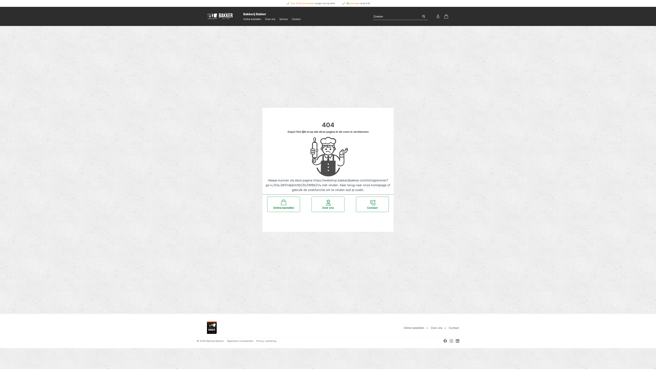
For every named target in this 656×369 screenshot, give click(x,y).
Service (283, 19)
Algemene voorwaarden (240, 340)
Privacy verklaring (266, 340)
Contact (296, 19)
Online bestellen (252, 19)
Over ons (270, 19)
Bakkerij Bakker (214, 340)
